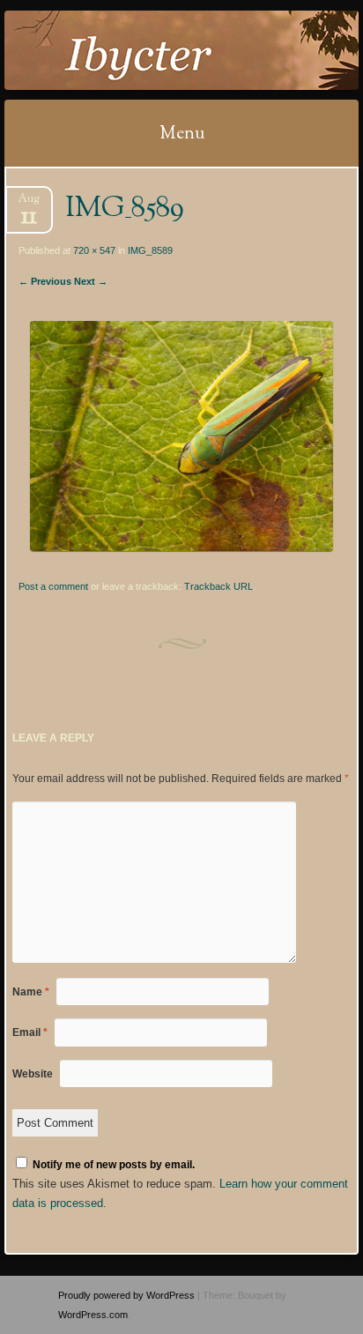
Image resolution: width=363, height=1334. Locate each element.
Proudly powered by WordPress (126, 1295)
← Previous (45, 281)
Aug (29, 204)
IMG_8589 (150, 250)
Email (30, 1032)
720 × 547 (94, 250)
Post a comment (53, 586)
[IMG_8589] (181, 547)
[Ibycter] (149, 50)
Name (30, 992)
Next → (90, 281)
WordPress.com (93, 1314)
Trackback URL (218, 586)
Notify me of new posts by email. (114, 1165)
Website (32, 1074)
